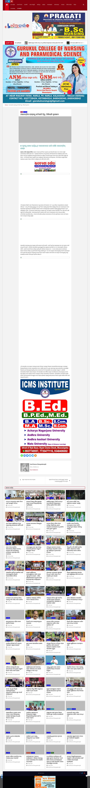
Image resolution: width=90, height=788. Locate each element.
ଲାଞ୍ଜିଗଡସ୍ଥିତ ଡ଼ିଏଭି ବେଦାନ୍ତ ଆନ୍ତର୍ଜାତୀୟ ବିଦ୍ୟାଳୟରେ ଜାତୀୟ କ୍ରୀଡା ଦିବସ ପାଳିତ (55, 503)
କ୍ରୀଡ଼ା (43, 4)
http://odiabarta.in (34, 469)
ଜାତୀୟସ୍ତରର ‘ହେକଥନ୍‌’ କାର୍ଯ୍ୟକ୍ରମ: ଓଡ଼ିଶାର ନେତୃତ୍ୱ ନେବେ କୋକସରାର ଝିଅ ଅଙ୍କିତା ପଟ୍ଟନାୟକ (34, 759)
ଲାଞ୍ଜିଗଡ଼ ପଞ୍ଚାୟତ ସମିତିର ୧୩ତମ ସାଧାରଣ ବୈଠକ (33, 598)
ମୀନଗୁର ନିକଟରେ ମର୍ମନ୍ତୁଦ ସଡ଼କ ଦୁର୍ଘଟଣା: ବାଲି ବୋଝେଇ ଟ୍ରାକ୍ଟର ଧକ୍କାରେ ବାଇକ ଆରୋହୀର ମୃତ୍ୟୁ (55, 646)
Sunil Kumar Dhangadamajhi (38, 464)
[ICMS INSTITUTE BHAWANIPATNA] (45, 380)
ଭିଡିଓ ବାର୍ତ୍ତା (69, 4)
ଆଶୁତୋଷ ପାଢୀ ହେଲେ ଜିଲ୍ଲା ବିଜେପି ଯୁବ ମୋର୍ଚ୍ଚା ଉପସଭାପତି (55, 713)
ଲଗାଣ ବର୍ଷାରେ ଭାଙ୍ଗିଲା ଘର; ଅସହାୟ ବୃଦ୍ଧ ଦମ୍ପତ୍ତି (14, 757)
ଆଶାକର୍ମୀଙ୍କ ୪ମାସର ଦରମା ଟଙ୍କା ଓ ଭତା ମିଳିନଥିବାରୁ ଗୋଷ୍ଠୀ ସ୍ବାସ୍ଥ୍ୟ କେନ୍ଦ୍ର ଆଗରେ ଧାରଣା (13, 715)
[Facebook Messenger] (27, 455)
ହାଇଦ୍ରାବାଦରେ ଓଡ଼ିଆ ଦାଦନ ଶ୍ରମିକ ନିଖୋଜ (13, 622)
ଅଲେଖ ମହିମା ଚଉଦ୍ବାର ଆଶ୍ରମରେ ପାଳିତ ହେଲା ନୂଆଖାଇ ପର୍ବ (53, 623)
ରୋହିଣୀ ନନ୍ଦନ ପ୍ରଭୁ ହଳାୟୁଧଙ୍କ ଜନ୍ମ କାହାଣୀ (32, 737)
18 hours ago (51, 554)
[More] (35, 455)
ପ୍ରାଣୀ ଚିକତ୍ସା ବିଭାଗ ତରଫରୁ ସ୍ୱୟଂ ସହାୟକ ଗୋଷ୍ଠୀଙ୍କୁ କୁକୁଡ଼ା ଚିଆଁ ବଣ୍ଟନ (58, 480)
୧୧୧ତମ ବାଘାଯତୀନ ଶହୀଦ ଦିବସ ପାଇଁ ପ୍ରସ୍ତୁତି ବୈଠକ (14, 502)
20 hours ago (71, 552)
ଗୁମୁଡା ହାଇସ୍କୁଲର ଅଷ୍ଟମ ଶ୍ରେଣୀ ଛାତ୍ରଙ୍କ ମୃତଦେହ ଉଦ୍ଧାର (54, 690)
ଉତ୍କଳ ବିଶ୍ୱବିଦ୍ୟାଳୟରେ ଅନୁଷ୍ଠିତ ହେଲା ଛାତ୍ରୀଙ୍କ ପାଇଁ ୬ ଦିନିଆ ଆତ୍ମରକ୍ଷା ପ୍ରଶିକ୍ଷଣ (75, 759)
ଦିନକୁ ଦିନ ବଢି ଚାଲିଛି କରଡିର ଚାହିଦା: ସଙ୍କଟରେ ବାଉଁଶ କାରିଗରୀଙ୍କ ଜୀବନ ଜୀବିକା (74, 548)
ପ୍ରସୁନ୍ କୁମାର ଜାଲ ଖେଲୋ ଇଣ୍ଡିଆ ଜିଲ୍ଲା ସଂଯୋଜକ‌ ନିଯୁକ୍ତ (53, 668)
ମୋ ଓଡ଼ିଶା (13, 4)
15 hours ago (30, 527)
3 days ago (50, 672)
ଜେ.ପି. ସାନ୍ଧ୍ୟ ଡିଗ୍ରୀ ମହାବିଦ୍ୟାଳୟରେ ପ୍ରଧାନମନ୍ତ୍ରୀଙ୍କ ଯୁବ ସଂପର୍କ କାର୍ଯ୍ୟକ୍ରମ (14, 691)
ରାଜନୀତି (25, 4)
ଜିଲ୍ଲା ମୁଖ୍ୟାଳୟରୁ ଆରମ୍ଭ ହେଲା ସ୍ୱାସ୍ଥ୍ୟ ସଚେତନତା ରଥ (75, 573)
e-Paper (19, 8)
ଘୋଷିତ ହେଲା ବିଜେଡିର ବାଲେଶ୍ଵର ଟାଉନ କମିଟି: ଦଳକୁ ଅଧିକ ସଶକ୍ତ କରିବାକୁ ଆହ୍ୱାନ (74, 526)
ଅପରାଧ (62, 4)
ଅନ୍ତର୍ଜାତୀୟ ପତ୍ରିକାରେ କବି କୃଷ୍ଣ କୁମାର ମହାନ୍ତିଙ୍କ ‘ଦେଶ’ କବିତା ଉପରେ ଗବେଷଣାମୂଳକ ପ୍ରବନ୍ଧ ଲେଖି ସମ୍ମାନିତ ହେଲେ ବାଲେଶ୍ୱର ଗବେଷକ (55, 760)
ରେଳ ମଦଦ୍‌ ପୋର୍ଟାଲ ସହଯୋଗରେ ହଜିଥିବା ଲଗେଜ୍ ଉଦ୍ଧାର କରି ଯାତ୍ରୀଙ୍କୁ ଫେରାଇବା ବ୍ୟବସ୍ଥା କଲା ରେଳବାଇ (13, 550)
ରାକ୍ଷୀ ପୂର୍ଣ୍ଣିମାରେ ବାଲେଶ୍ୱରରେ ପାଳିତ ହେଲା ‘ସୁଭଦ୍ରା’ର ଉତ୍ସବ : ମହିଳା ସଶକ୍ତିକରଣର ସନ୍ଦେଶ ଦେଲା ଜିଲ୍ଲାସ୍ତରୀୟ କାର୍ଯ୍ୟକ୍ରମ (34, 576)
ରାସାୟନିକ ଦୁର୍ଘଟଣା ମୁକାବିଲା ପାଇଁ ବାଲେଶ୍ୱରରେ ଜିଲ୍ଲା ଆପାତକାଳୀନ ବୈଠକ (14, 574)
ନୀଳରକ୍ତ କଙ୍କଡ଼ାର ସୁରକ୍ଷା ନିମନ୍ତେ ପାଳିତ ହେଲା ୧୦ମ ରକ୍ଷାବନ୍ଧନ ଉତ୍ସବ (54, 574)
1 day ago (9, 601)
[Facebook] (24, 455)
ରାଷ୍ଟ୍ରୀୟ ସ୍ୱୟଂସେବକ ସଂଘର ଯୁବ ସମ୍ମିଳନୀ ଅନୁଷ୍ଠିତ (75, 737)
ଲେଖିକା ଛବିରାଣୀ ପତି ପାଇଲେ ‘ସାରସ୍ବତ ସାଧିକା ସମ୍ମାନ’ (14, 644)
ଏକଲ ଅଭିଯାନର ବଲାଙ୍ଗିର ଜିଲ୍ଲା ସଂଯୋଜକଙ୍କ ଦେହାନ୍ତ (74, 598)
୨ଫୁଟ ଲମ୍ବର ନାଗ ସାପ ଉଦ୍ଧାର (28, 479)
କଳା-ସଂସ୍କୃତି (32, 4)
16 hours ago (51, 530)
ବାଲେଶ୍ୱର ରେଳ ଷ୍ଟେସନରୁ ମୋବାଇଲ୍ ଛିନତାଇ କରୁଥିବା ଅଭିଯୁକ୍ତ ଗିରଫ (33, 548)
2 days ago (70, 601)
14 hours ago (10, 527)
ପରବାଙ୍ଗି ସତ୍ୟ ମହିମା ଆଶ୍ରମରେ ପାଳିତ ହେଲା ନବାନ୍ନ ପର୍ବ (75, 714)
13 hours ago (51, 507)
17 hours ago (30, 552)
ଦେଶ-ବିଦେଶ (19, 4)
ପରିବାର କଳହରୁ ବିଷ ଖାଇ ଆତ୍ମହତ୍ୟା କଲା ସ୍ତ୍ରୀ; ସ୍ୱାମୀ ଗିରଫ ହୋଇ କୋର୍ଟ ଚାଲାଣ (14, 668)
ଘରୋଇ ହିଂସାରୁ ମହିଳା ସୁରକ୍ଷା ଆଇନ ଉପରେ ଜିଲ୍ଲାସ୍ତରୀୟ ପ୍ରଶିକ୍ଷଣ (34, 503)
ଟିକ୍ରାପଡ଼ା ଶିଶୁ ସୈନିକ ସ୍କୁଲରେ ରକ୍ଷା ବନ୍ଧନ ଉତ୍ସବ (34, 689)
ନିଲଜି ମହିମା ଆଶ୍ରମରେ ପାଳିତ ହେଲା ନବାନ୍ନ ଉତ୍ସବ (75, 622)
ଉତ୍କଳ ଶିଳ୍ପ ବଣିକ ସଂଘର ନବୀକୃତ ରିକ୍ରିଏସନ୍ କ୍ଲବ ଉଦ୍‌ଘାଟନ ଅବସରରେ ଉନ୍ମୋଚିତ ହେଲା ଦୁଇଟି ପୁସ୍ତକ (55, 526)
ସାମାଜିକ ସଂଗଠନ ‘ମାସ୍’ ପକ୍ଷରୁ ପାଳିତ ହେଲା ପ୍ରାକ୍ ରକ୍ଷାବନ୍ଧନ (75, 668)
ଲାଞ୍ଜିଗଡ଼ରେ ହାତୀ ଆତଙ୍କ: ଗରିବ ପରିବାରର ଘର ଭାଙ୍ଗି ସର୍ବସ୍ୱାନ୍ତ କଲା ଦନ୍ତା (33, 668)
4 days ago (70, 740)
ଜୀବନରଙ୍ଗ (56, 4)
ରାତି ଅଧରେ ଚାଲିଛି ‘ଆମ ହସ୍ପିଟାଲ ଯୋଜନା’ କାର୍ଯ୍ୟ (73, 502)
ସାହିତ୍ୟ (38, 4)
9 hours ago (10, 505)
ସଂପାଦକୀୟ (13, 8)
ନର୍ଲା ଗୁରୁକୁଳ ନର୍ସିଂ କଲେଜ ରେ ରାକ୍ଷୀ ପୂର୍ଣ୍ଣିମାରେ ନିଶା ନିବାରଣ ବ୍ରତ (75, 690)
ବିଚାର (75, 4)
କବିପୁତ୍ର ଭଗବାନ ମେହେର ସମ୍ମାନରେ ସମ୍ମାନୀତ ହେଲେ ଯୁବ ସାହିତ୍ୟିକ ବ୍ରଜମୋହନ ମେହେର (54, 549)
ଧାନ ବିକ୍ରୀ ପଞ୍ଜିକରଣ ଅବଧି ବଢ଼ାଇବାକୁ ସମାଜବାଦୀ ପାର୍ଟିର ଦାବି (14, 524)
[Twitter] (30, 455)
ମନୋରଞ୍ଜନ (49, 4)
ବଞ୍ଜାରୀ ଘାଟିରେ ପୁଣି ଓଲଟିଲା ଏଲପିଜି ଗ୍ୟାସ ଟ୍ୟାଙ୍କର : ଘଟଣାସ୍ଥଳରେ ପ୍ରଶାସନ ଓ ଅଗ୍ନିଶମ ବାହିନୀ (54, 600)
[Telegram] (33, 455)
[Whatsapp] (22, 455)
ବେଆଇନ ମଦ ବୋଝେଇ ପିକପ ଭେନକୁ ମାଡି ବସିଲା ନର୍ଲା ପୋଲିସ (14, 598)
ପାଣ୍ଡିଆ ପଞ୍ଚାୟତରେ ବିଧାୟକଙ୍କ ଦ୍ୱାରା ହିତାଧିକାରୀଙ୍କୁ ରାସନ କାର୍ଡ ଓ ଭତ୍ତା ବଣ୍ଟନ (33, 715)
